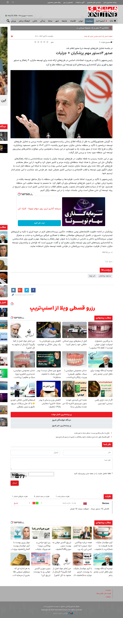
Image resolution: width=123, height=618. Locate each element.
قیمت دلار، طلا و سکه (103, 593)
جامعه (64, 21)
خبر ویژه (92, 275)
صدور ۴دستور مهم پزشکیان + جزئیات (84, 53)
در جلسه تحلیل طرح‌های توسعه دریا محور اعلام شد (89, 48)
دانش (35, 21)
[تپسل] (19, 194)
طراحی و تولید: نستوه (60, 613)
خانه (111, 21)
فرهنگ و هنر (24, 21)
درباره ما (108, 590)
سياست (89, 21)
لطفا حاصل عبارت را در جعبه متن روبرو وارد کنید (93, 473)
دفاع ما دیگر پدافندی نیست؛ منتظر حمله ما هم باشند (92, 433)
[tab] (61, 414)
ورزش (13, 21)
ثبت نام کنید (39, 223)
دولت (85, 36)
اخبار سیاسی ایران (96, 36)
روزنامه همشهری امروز (110, 2)
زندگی (42, 21)
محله (50, 21)
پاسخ (16, 503)
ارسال (14, 483)
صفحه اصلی (108, 36)
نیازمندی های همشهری (94, 2)
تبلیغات (108, 597)
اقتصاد (73, 21)
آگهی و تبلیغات (79, 2)
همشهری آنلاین (101, 11)
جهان (81, 21)
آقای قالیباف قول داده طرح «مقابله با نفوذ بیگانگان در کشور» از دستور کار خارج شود (83, 437)
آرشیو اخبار (100, 21)
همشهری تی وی (68, 2)
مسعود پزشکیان (105, 275)
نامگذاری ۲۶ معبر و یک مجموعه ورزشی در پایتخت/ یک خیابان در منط (82, 27)
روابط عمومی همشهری (54, 2)
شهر (57, 21)
